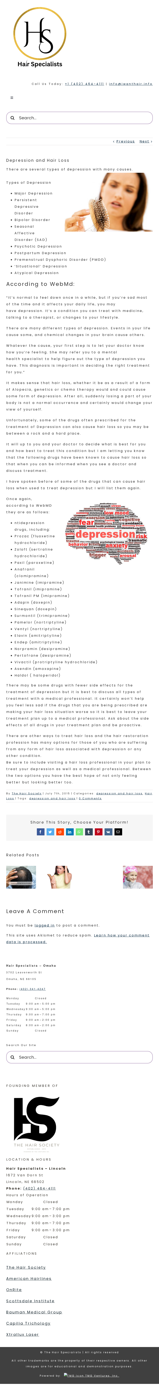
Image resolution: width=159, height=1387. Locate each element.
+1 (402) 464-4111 (84, 84)
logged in (45, 925)
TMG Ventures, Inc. (101, 1375)
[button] (9, 881)
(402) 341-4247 (32, 989)
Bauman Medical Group (34, 1312)
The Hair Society (27, 793)
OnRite (14, 1289)
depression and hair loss (119, 793)
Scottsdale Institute (30, 1301)
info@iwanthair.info (131, 84)
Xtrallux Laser (22, 1334)
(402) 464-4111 (39, 1188)
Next (144, 141)
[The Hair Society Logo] (37, 1123)
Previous (125, 141)
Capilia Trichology (28, 1323)
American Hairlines (29, 1278)
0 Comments (90, 798)
